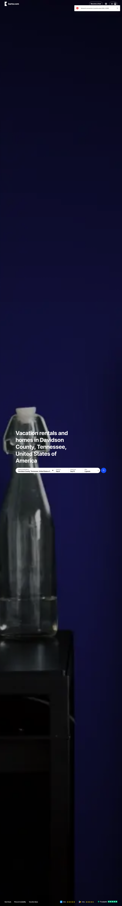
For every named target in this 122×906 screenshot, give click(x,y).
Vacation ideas (33, 902)
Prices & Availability (20, 902)
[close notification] (117, 8)
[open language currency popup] (106, 4)
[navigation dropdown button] (113, 4)
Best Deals (8, 902)
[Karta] (12, 4)
